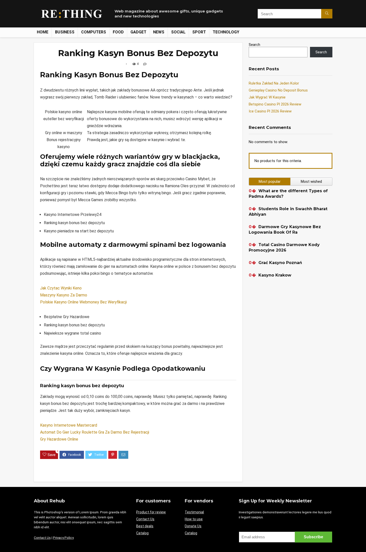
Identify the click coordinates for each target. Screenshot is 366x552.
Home (42, 32)
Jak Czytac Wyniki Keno (61, 288)
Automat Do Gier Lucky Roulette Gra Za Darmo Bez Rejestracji (94, 432)
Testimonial (194, 512)
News (158, 32)
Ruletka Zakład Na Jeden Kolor (274, 83)
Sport (199, 32)
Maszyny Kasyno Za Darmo (63, 295)
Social (178, 32)
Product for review (151, 512)
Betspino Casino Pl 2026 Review (275, 104)
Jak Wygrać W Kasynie (267, 97)
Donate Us (193, 526)
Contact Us (42, 538)
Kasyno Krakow (274, 275)
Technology (226, 32)
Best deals (144, 526)
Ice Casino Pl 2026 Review (270, 111)
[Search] (326, 13)
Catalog (142, 533)
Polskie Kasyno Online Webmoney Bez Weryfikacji (83, 302)
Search (254, 44)
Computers (93, 32)
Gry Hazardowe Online (59, 439)
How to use (194, 519)
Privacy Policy (63, 538)
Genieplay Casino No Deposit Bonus (278, 90)
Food (118, 32)
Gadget (138, 32)
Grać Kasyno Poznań (280, 262)
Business (64, 32)
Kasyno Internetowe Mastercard (68, 425)
